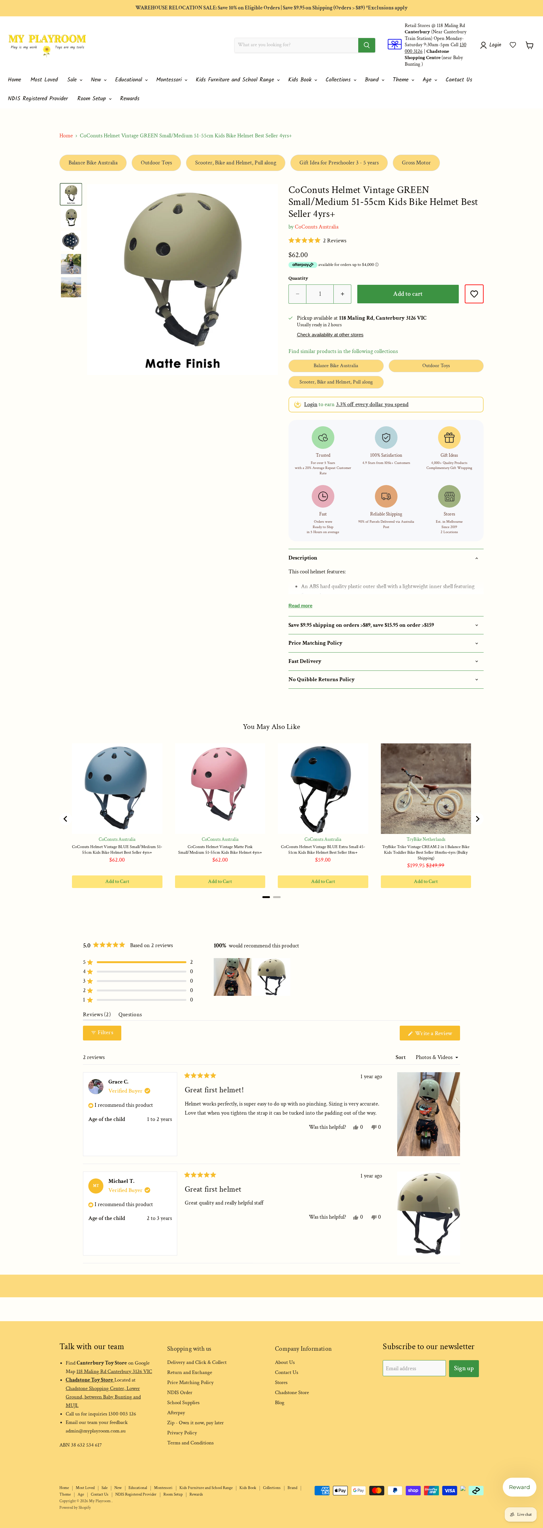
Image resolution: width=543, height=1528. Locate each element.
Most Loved (44, 80)
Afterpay (176, 1412)
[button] (513, 45)
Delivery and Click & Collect (197, 1362)
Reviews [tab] (97, 1016)
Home (14, 80)
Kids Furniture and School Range (236, 80)
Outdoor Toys (156, 162)
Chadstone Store (292, 1392)
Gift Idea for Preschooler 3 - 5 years (339, 162)
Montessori (170, 80)
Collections (339, 80)
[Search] (366, 45)
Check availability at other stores (330, 334)
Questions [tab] (130, 1016)
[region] (253, 977)
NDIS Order (179, 1392)
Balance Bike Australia (93, 162)
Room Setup (92, 98)
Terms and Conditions (190, 1442)
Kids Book (301, 80)
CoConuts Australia (316, 226)
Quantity (298, 278)
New (97, 80)
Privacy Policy (182, 1432)
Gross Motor (416, 162)
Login (310, 404)
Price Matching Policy (190, 1382)
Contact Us (459, 80)
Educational (129, 80)
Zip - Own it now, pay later (195, 1422)
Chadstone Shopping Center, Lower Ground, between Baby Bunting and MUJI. (103, 1397)
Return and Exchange (189, 1372)
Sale (73, 80)
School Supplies (183, 1402)
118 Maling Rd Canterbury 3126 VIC (114, 1371)
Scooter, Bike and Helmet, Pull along (235, 162)
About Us (285, 1362)
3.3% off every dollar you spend (372, 404)
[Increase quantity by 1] (342, 294)
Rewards (130, 98)
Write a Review (437, 1034)
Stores (281, 1382)
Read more (300, 605)
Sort (401, 1057)
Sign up (464, 1368)
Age (428, 80)
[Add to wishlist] (474, 293)
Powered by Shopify (75, 1507)
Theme (402, 80)
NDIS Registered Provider (38, 98)
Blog (279, 1402)
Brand (373, 80)
